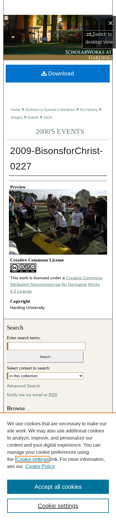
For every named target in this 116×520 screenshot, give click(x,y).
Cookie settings (32, 459)
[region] (58, 466)
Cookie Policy (40, 466)
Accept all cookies (58, 486)
